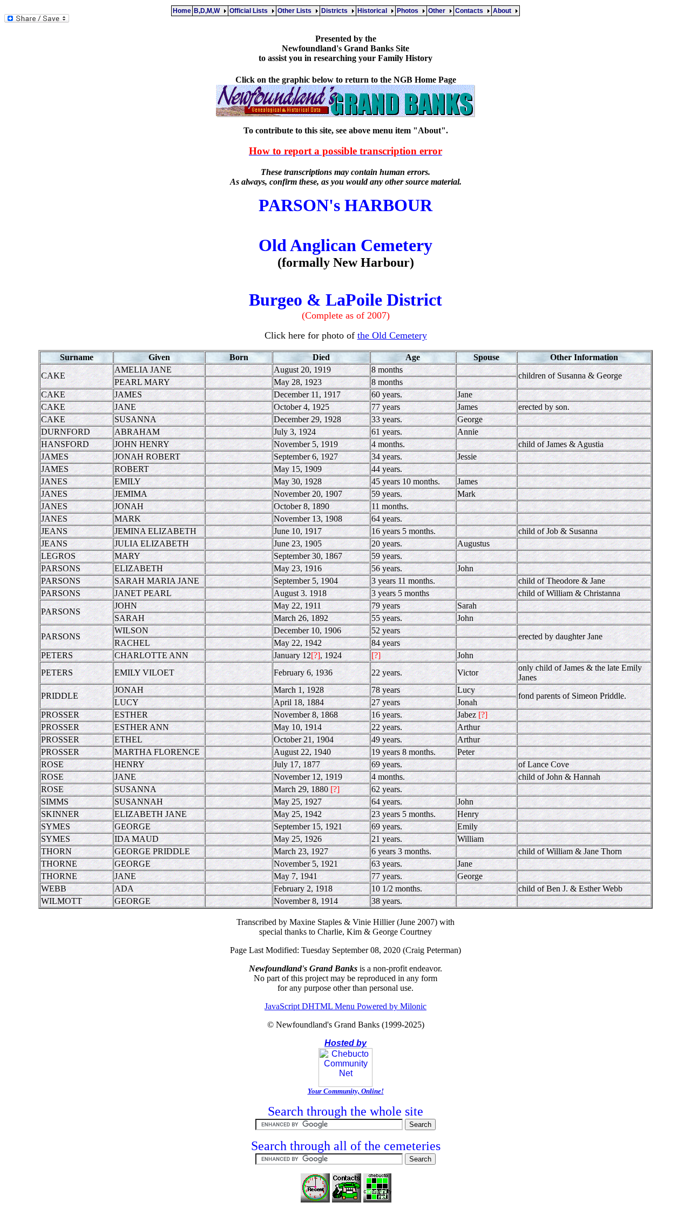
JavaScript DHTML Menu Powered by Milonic (345, 1006)
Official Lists (250, 11)
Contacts (470, 11)
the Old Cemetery (392, 335)
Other (438, 11)
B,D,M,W (208, 11)
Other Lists (296, 11)
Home (182, 11)
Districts (336, 11)
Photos (409, 11)
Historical (373, 11)
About (503, 11)
